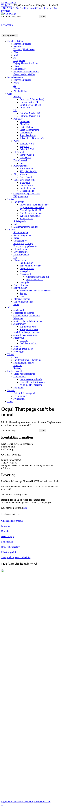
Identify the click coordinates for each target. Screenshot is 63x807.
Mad (15, 55)
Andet (16, 304)
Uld (15, 110)
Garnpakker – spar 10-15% (26, 193)
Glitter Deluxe (26, 127)
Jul (14, 57)
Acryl (16, 141)
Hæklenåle (18, 202)
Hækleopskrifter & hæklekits (27, 360)
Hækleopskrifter (15, 41)
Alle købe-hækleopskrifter (26, 71)
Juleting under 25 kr (23, 349)
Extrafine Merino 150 (30, 116)
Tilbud (10, 354)
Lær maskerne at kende (31, 379)
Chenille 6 (25, 121)
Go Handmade (27, 190)
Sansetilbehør (19, 240)
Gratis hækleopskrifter (24, 74)
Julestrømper (19, 324)
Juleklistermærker (34, 279)
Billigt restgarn (20, 196)
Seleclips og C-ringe (23, 243)
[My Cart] (2, 30)
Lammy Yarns (26, 185)
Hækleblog (18, 387)
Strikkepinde (19, 221)
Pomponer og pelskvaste (25, 246)
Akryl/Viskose (20, 174)
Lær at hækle (19, 376)
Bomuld (17, 96)
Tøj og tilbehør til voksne (25, 63)
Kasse (10, 401)
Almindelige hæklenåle (31, 210)
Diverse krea (19, 260)
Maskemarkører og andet (25, 227)
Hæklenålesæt (26, 218)
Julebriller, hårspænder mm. (26, 332)
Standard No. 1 (27, 143)
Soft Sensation (26, 168)
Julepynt (17, 346)
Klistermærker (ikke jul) (37, 276)
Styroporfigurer (20, 251)
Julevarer (17, 365)
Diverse (17, 66)
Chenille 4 (25, 124)
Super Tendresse (27, 135)
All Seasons (25, 157)
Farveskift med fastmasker (32, 382)
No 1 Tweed (26, 177)
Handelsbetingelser (10, 547)
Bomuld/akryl (20, 160)
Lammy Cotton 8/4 (29, 102)
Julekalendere (20, 310)
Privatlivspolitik (8, 552)
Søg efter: (6, 16)
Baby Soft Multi (27, 149)
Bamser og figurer (22, 44)
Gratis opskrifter (15, 371)
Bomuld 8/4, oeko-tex (30, 105)
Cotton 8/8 (25, 107)
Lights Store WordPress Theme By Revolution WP (25, 801)
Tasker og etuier (21, 254)
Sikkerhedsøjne (20, 232)
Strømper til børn (28, 326)
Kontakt (11, 390)
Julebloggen (19, 351)
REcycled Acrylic (28, 171)
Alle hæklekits (20, 91)
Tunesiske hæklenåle (30, 215)
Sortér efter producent (23, 179)
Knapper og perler (22, 235)
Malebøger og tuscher (30, 265)
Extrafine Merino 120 (30, 113)
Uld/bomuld (19, 152)
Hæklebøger (19, 68)
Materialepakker (15, 77)
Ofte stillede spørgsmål (24, 393)
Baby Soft (24, 146)
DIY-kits (24, 340)
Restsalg (17, 368)
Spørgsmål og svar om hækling (16, 557)
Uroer (22, 296)
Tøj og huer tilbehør (23, 301)
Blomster (17, 46)
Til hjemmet (19, 60)
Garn (9, 93)
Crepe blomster (27, 268)
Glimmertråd (26, 132)
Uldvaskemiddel (21, 249)
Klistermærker (26, 274)
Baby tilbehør (20, 288)
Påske (16, 52)
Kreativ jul (18, 337)
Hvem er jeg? (19, 396)
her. (25, 507)
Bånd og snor (26, 263)
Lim (15, 257)
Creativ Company (28, 188)
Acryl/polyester (20, 166)
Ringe (16, 238)
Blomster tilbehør (21, 299)
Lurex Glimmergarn (29, 129)
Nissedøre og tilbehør (23, 312)
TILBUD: (6, 5)
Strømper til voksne (29, 329)
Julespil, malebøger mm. (25, 335)
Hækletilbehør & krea (23, 362)
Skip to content (8, 2)
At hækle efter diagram (31, 385)
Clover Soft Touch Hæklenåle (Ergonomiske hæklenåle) (34, 206)
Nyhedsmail (19, 398)
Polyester (17, 118)
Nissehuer (18, 318)
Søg (43, 17)
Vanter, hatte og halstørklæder (27, 321)
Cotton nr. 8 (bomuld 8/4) (32, 99)
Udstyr (10, 199)
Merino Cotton (27, 154)
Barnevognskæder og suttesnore (35, 290)
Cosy (22, 163)
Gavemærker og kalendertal (26, 315)
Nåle (15, 224)
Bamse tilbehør (20, 285)
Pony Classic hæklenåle (31, 213)
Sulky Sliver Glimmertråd (32, 138)
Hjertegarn (25, 182)
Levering (5, 526)
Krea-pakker (26, 271)
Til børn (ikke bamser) (24, 49)
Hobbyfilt (24, 282)
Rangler (23, 293)
